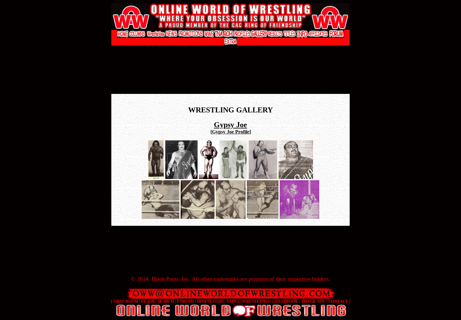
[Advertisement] (230, 52)
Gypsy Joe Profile (230, 131)
